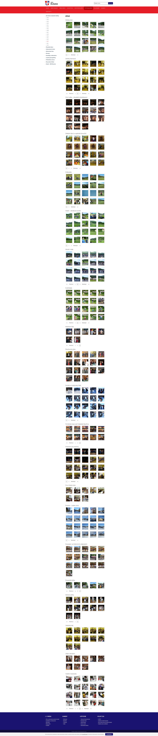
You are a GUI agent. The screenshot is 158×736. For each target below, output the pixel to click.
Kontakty (47, 725)
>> (77, 54)
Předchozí (71, 93)
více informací (84, 734)
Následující (73, 54)
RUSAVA (54, 3)
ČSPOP (99, 719)
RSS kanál (48, 722)
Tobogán (65, 722)
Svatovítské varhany (84, 725)
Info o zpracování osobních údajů (52, 719)
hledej (111, 3)
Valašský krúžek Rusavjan (103, 720)
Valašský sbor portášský (103, 723)
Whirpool (65, 719)
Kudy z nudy (83, 723)
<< (66, 93)
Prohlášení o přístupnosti (51, 720)
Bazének (65, 720)
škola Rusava (83, 722)
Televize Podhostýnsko (85, 719)
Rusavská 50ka (83, 720)
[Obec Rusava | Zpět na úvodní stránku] (47, 3)
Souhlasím (109, 734)
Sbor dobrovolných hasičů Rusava (105, 722)
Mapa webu (48, 723)
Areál (64, 723)
